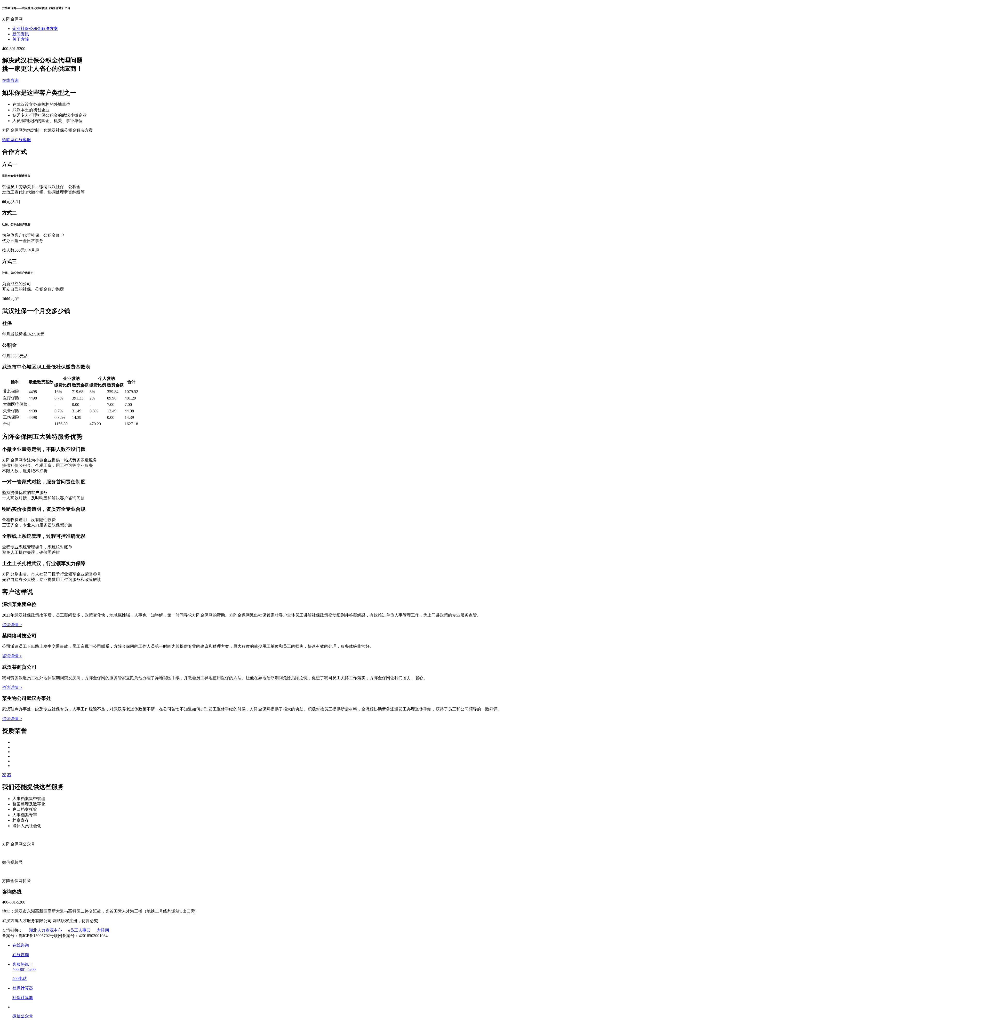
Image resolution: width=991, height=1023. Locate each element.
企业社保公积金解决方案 (35, 28)
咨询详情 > (12, 624)
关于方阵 (20, 39)
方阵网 (103, 930)
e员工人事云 (79, 930)
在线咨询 (10, 80)
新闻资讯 (20, 34)
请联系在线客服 (16, 140)
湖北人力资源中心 (45, 930)
